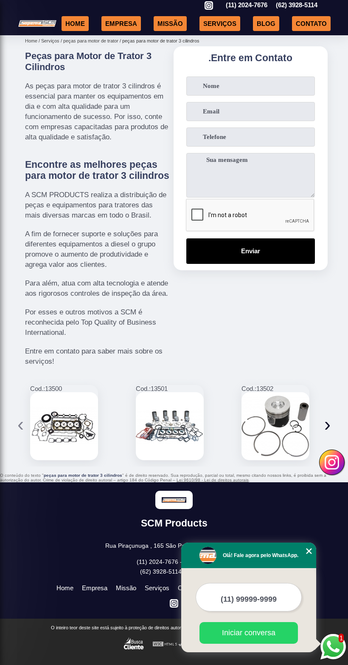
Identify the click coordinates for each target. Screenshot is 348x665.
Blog (266, 23)
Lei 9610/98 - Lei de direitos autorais (213, 480)
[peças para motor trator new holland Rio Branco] (170, 426)
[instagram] (209, 6)
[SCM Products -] (37, 25)
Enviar (250, 251)
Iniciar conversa (248, 632)
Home (75, 23)
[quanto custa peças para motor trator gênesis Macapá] (275, 426)
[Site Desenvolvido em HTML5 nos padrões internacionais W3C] (168, 644)
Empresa (121, 23)
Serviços (219, 23)
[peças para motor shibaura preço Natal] (64, 426)
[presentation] (20, 424)
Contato (311, 23)
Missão (170, 23)
